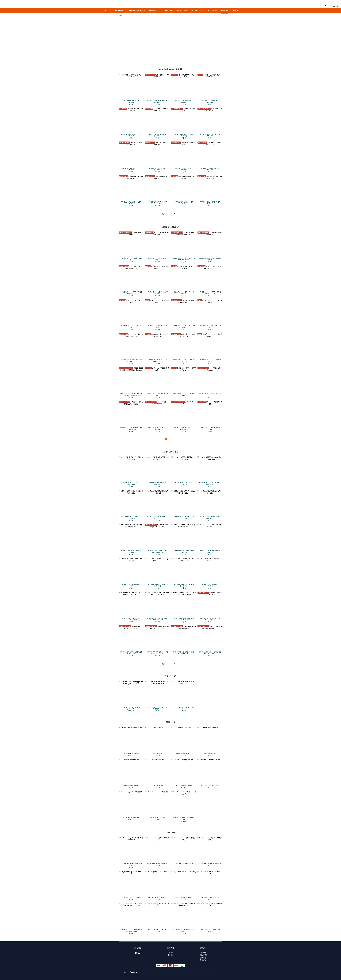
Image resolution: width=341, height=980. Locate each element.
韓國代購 (235, 10)
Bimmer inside (181, 10)
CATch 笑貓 (168, 10)
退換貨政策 (203, 957)
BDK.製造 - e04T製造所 (136, 10)
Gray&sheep (225, 10)
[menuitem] (163, 214)
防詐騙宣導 (203, 960)
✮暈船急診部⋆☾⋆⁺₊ (155, 10)
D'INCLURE (106, 10)
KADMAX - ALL (120, 10)
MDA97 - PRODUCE (196, 10)
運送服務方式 (203, 954)
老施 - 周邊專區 (212, 10)
